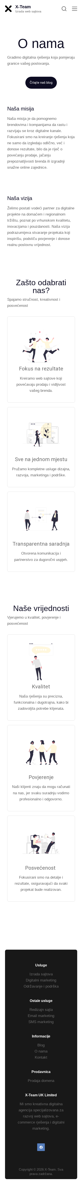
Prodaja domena (41, 1081)
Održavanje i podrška (41, 986)
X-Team (23, 6)
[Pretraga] (64, 8)
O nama (41, 1051)
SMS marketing (41, 1022)
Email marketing (41, 1016)
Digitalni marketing (41, 980)
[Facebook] (41, 1147)
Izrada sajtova (41, 974)
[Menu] (74, 8)
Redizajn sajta (41, 1010)
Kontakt (41, 1057)
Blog (41, 1045)
